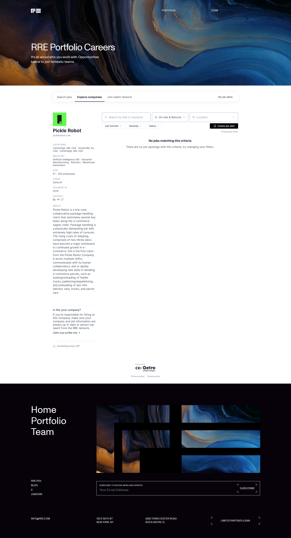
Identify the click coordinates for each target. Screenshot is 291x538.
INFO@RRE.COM (40, 518)
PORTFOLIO (168, 10)
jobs (64, 97)
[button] (113, 126)
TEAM (214, 10)
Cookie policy (153, 376)
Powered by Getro (229, 131)
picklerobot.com (62, 135)
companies (89, 97)
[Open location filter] (233, 117)
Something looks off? (68, 346)
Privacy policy (137, 376)
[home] (47, 10)
